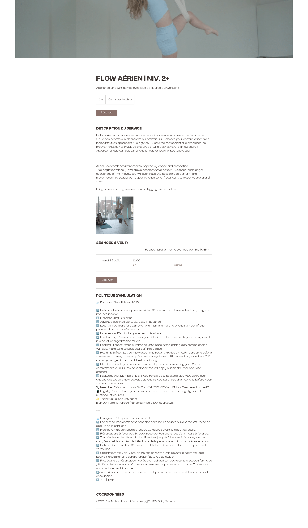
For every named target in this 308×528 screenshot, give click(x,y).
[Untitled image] (114, 215)
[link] (106, 113)
